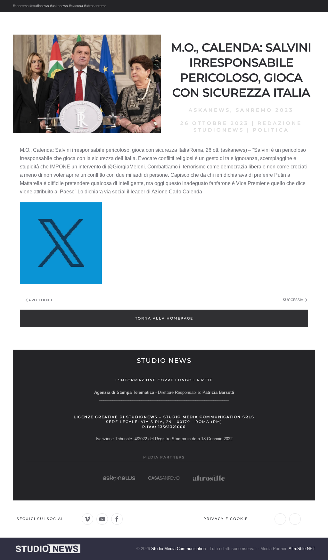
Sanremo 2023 (265, 110)
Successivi (293, 299)
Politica (271, 130)
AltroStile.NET (302, 548)
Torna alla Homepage (164, 318)
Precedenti (40, 300)
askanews (209, 110)
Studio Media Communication (178, 548)
